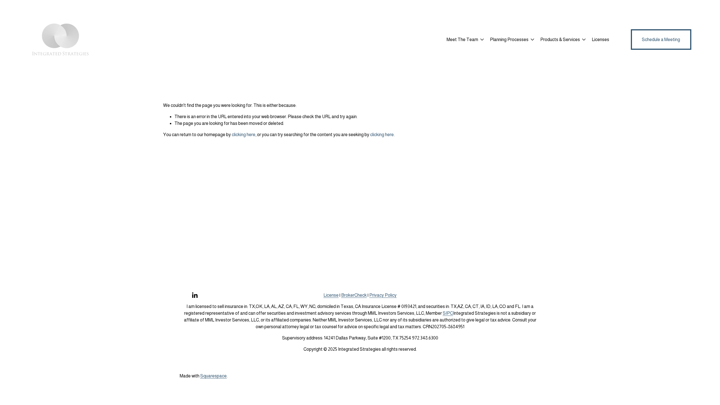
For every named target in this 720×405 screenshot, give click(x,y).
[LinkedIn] (194, 295)
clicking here (243, 134)
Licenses (600, 39)
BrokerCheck (354, 295)
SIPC (448, 313)
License (331, 295)
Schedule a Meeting (661, 39)
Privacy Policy (383, 295)
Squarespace (213, 376)
